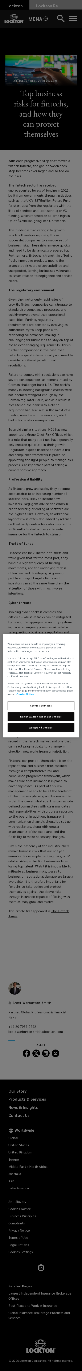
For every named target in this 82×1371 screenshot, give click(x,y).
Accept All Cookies (41, 727)
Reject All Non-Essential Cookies (41, 716)
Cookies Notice (25, 694)
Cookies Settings (41, 705)
